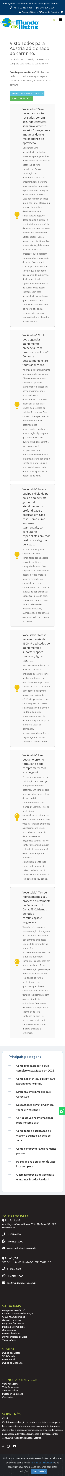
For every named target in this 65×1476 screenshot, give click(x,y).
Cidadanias (7, 1397)
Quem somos (9, 1330)
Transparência (9, 1340)
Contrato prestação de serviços (17, 1313)
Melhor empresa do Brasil (14, 1336)
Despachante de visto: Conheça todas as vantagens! (35, 1107)
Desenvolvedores (11, 1333)
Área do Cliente (30, 12)
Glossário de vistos (11, 1320)
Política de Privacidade (13, 1326)
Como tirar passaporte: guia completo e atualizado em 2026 (35, 1068)
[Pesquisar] (54, 20)
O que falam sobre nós (13, 1317)
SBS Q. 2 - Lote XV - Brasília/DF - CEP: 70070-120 (26, 1262)
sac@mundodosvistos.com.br (21, 1248)
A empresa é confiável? (13, 1310)
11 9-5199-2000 (15, 1241)
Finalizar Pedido (21, 98)
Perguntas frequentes (13, 1323)
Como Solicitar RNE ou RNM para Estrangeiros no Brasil (35, 1081)
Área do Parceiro (50, 12)
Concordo (39, 1471)
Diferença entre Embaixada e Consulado (33, 1094)
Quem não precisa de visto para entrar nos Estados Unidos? (35, 1177)
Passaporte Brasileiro (12, 1394)
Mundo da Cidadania (12, 1362)
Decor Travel (8, 1359)
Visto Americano (10, 1384)
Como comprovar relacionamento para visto (36, 1151)
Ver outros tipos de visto (27, 93)
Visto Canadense (10, 1387)
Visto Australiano (10, 1390)
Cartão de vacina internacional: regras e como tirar (34, 1120)
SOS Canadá (8, 1356)
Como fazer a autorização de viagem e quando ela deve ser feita (33, 1135)
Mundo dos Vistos (11, 1353)
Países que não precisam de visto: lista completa (36, 1164)
